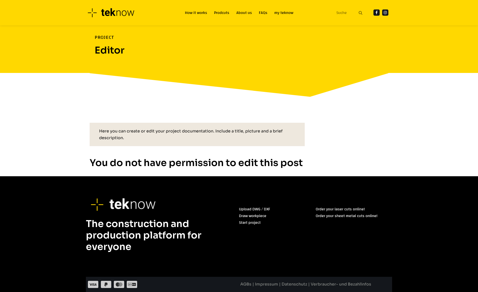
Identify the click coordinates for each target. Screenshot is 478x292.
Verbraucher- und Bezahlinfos (341, 284)
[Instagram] (385, 12)
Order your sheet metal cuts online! (346, 216)
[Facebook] (376, 12)
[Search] (360, 12)
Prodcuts (221, 12)
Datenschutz (294, 284)
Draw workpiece (252, 216)
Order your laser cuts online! (340, 209)
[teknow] (114, 12)
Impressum (267, 284)
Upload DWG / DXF (254, 209)
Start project (250, 222)
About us (244, 12)
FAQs (263, 12)
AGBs (246, 284)
